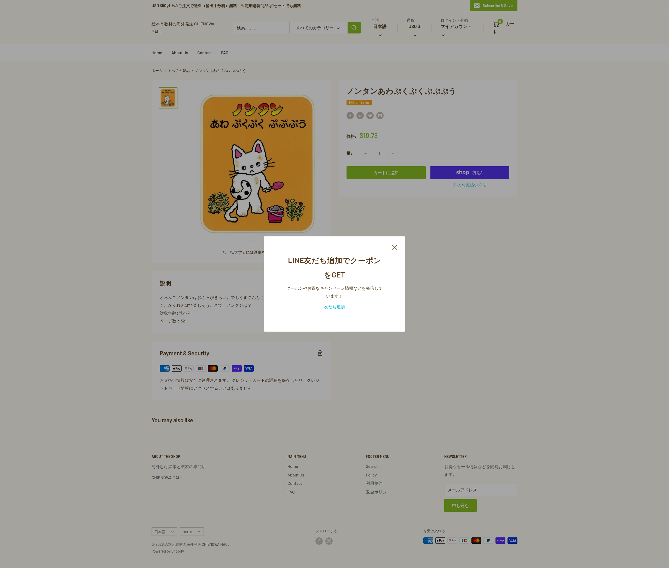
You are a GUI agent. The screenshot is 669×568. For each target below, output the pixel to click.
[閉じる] (394, 247)
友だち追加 (334, 306)
